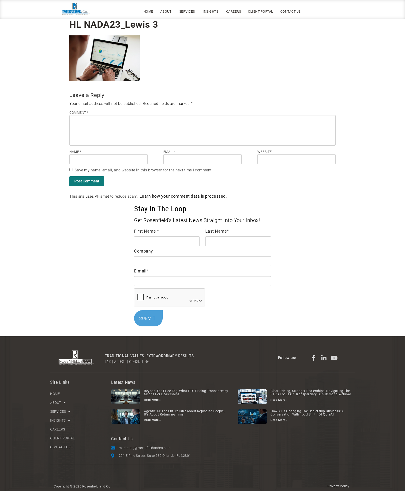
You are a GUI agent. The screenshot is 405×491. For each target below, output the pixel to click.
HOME (148, 11)
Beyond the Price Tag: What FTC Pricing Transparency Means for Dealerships (186, 392)
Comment (79, 112)
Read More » (152, 399)
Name (75, 152)
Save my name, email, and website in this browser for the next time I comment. (144, 170)
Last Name (217, 231)
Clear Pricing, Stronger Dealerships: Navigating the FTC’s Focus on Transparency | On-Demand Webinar (310, 392)
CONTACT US (290, 11)
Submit (147, 318)
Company (143, 251)
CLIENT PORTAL (260, 11)
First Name (146, 231)
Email (169, 152)
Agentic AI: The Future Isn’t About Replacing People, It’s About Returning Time (184, 412)
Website (264, 152)
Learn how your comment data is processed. (183, 196)
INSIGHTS (210, 11)
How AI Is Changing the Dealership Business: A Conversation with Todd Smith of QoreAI (307, 412)
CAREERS (233, 11)
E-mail (141, 270)
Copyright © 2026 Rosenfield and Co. (83, 486)
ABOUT (166, 11)
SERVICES (187, 11)
